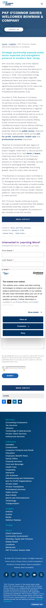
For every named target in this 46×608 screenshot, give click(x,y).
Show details (33, 312)
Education (10, 453)
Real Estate (11, 495)
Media (8, 517)
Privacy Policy (21, 561)
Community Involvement (17, 536)
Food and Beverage (14, 464)
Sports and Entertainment (17, 498)
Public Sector (12, 492)
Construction (11, 447)
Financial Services (14, 461)
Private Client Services (16, 434)
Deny (23, 333)
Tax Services (11, 425)
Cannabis (10, 444)
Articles (9, 511)
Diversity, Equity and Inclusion (19, 539)
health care (30, 136)
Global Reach (12, 542)
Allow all (23, 319)
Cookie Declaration (35, 561)
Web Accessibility (33, 564)
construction (18, 136)
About (9, 530)
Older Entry (19, 233)
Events (9, 514)
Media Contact (23, 219)
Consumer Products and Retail (19, 450)
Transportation (12, 503)
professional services (12, 139)
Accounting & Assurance (16, 422)
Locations (10, 544)
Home (4, 44)
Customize (21, 326)
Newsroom (11, 547)
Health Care (11, 467)
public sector (28, 131)
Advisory (9, 428)
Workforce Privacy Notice (16, 564)
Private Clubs (12, 484)
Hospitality (10, 470)
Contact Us (14, 29)
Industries (11, 441)
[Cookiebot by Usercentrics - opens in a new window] (33, 273)
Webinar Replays (13, 520)
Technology (11, 501)
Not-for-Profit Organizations (18, 481)
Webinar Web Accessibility (24, 567)
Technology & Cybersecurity (18, 431)
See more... (14, 362)
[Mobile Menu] (41, 3)
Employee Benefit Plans (17, 456)
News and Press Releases (21, 228)
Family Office (12, 458)
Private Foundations (15, 487)
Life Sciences (12, 475)
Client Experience (14, 533)
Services (10, 419)
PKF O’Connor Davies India (18, 550)
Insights (12, 44)
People (9, 525)
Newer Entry (8, 233)
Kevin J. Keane (33, 153)
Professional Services (15, 489)
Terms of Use (10, 561)
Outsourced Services (15, 436)
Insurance (10, 472)
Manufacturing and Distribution (20, 478)
